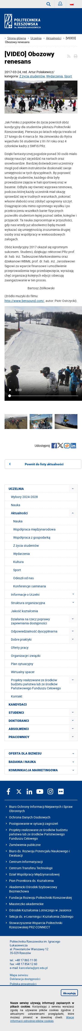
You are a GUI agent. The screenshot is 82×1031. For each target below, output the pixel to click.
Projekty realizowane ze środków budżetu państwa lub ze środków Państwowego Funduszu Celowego (38, 834)
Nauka (18, 521)
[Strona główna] (24, 21)
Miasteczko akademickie (26, 904)
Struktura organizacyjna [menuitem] (28, 603)
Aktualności (53, 38)
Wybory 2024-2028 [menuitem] (24, 497)
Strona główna (16, 38)
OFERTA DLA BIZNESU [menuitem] (25, 753)
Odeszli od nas (23, 578)
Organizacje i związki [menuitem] (25, 655)
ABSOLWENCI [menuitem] (19, 729)
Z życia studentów (32, 76)
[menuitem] (73, 488)
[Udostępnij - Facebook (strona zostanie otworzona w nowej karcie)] (54, 446)
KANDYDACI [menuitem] (18, 704)
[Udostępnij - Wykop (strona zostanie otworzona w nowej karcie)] (67, 446)
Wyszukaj (48, 4)
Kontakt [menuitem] (16, 696)
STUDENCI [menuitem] (16, 712)
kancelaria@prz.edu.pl (33, 968)
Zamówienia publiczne (25, 845)
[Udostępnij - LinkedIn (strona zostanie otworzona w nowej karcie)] (74, 446)
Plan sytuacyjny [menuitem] (22, 664)
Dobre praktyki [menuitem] (21, 639)
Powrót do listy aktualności (44, 464)
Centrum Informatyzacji (26, 862)
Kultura (18, 562)
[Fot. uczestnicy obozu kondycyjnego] (41, 97)
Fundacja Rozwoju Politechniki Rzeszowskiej (40, 897)
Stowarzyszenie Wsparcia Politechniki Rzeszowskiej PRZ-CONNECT (35, 925)
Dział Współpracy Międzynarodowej (34, 874)
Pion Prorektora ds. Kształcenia (31, 880)
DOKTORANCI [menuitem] (19, 721)
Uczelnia (36, 38)
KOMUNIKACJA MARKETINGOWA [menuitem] (33, 770)
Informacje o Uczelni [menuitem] (25, 594)
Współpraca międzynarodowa (34, 529)
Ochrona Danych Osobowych (29, 817)
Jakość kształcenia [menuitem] (24, 611)
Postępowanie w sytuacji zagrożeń (33, 823)
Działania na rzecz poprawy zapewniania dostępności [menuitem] (30, 621)
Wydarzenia (54, 76)
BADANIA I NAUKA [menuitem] (22, 762)
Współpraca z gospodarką (31, 537)
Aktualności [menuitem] (19, 513)
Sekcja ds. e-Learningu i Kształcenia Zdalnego (41, 916)
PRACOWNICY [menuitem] (19, 737)
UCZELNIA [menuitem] (16, 489)
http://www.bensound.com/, (25, 301)
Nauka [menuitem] (15, 505)
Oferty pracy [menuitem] (19, 647)
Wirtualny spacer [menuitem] (23, 672)
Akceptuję (69, 993)
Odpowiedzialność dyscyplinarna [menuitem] (34, 631)
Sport (68, 76)
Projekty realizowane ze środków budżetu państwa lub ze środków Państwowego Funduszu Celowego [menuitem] (36, 684)
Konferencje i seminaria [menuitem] (29, 586)
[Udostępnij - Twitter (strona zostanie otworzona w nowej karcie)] (60, 446)
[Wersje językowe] (71, 4)
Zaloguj (60, 4)
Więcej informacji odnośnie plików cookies (42, 1019)
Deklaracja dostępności (25, 979)
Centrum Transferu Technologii (30, 868)
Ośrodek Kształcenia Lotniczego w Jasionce (40, 910)
